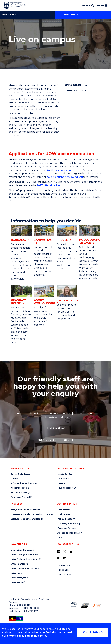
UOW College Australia (23, 554)
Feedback (62, 570)
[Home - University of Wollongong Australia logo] (15, 5)
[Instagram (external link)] (58, 558)
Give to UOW (64, 574)
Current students (20, 474)
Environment (64, 514)
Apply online (73, 85)
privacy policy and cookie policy (27, 635)
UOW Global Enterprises (24, 568)
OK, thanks (93, 632)
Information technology (24, 483)
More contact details (54, 440)
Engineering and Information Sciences (32, 514)
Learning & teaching (68, 523)
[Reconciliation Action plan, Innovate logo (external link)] (74, 605)
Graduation (63, 510)
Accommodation (20, 488)
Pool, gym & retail (20, 497)
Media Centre (64, 474)
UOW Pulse (17, 582)
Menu (100, 5)
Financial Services (67, 528)
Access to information (69, 533)
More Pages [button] (71, 14)
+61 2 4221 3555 (57, 427)
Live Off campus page (59, 170)
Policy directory (66, 519)
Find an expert (65, 488)
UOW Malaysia (18, 578)
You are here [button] (10, 14)
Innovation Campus (21, 550)
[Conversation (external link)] (71, 558)
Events (61, 483)
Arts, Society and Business (25, 510)
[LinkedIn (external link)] (64, 558)
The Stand (63, 478)
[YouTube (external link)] (71, 552)
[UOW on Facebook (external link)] (58, 551)
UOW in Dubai (18, 564)
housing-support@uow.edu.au (65, 177)
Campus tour (74, 90)
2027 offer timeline (48, 185)
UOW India (16, 573)
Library (14, 478)
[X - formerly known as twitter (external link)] (64, 551)
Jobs (59, 537)
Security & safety (20, 492)
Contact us (63, 565)
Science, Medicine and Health (27, 519)
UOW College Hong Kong (24, 559)
